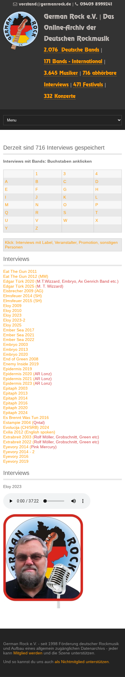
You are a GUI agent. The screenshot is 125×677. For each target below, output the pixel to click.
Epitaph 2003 (15, 388)
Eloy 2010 (12, 310)
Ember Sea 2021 (18, 335)
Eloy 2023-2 (14, 320)
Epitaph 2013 (15, 393)
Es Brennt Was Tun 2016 (26, 417)
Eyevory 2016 (15, 456)
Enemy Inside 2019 (21, 364)
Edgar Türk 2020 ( (61, 281)
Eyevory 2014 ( (30, 446)
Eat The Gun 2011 (20, 271)
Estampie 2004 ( (24, 422)
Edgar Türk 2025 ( (33, 286)
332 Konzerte (60, 96)
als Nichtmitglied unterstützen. (82, 661)
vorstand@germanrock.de (45, 4)
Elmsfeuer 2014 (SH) (22, 295)
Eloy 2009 (12, 305)
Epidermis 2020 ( (27, 373)
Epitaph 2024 (15, 412)
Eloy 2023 (12, 315)
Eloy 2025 (12, 325)
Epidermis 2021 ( (27, 378)
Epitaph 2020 (15, 407)
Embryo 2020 (15, 354)
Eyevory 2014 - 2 (19, 451)
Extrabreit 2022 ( (51, 442)
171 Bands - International (73, 61)
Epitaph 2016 (15, 403)
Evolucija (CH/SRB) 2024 (26, 427)
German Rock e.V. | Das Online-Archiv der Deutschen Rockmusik (79, 28)
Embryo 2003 (15, 344)
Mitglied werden (27, 653)
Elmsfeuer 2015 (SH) (22, 300)
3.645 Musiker (61, 73)
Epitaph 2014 (15, 398)
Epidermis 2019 (17, 368)
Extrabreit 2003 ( (51, 437)
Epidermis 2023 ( (27, 383)
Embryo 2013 (15, 349)
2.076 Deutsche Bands (71, 50)
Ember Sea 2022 (18, 339)
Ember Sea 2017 (18, 330)
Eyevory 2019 (15, 461)
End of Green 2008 (20, 359)
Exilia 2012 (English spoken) (29, 432)
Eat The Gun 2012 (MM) (25, 276)
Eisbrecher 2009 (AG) (23, 290)
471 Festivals (88, 85)
